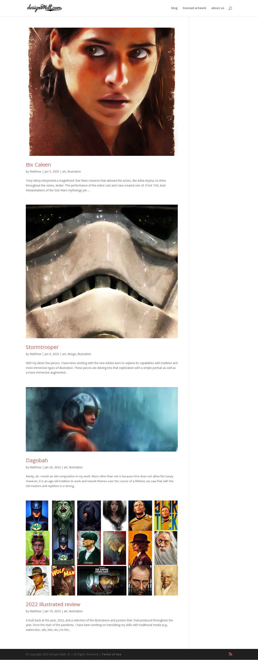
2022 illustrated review (53, 604)
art (64, 171)
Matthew (35, 171)
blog (174, 8)
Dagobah (37, 460)
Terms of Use (111, 654)
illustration (74, 171)
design (72, 354)
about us (217, 8)
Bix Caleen (38, 164)
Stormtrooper (42, 347)
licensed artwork (194, 8)
